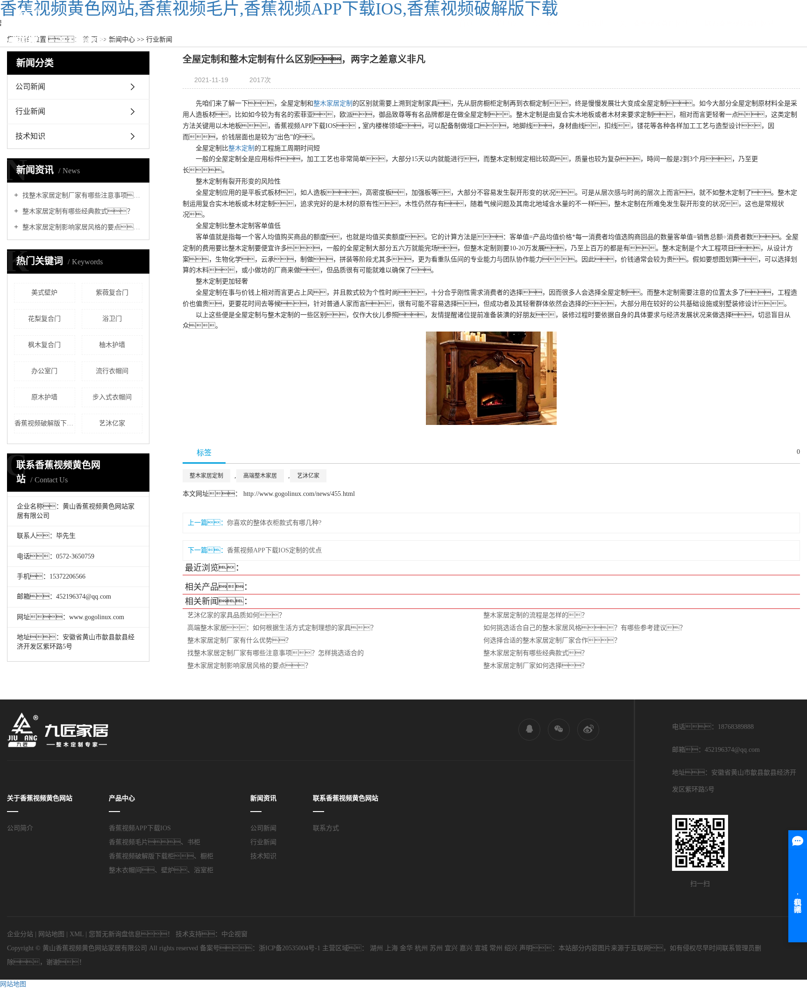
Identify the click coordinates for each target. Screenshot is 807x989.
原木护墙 (44, 397)
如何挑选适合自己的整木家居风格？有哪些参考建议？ (584, 627)
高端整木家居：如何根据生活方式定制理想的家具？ (282, 627)
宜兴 (451, 948)
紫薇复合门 (112, 292)
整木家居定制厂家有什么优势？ (239, 640)
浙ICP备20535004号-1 (289, 948)
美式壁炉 (44, 292)
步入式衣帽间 (112, 397)
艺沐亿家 (112, 423)
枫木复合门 (44, 344)
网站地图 (51, 934)
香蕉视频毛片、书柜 (154, 842)
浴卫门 (112, 318)
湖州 (376, 948)
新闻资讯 (590, 23)
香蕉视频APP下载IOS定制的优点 (274, 550)
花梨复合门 (44, 318)
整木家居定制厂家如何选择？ (535, 665)
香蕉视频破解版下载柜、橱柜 (44, 423)
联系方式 (326, 828)
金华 (406, 948)
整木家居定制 (333, 103)
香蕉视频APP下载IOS (140, 828)
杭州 (421, 948)
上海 (391, 948)
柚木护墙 (112, 344)
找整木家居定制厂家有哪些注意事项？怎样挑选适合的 (81, 195)
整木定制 (241, 148)
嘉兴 (466, 948)
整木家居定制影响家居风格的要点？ (81, 227)
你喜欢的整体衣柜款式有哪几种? (274, 522)
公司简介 (20, 828)
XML (77, 934)
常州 (496, 948)
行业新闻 (30, 111)
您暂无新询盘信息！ (131, 934)
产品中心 (502, 23)
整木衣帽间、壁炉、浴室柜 (161, 870)
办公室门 (44, 370)
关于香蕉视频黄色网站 (654, 23)
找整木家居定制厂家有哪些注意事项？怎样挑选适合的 (275, 653)
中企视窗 (234, 934)
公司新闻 (30, 87)
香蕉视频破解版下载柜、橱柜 (161, 856)
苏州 (436, 948)
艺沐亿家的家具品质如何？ (236, 615)
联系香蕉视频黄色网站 (740, 23)
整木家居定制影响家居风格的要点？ (249, 665)
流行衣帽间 (112, 370)
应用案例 (546, 23)
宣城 (481, 948)
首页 (466, 23)
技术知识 (30, 136)
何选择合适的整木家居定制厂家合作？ (552, 640)
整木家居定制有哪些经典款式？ (77, 211)
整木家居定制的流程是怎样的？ (535, 615)
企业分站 (20, 934)
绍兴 (510, 948)
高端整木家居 (260, 476)
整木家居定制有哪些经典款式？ (535, 653)
